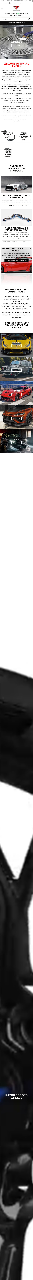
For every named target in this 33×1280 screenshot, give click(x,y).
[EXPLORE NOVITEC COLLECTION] (16, 266)
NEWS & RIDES (18, 1)
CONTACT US (4, 3)
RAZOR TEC (13, 3)
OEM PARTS (28, 1)
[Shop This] (16, 345)
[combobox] (17, 19)
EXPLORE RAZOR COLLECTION (16, 205)
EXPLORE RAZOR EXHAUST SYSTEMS (16, 241)
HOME (2, 1)
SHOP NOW (16, 45)
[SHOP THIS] (16, 369)
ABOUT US (9, 1)
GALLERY (22, 3)
